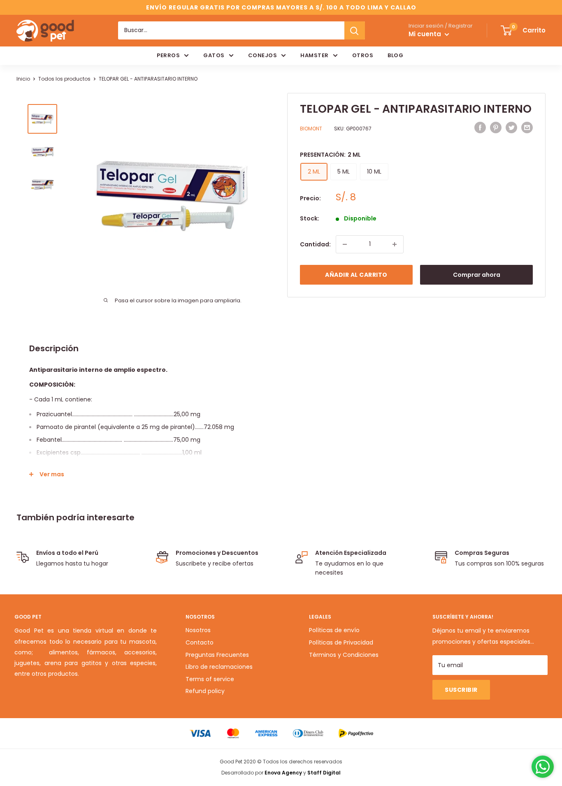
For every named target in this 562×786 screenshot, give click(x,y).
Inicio (23, 78)
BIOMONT (311, 128)
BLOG (395, 55)
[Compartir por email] (527, 127)
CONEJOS (262, 55)
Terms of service (210, 679)
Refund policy (205, 691)
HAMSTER (314, 55)
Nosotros (198, 630)
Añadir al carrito (356, 275)
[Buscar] (354, 30)
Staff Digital (324, 772)
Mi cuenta (426, 34)
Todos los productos (64, 78)
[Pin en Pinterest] (496, 127)
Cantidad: (315, 244)
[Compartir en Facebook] (480, 127)
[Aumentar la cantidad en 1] (394, 244)
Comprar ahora (476, 275)
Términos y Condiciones (344, 655)
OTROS (363, 55)
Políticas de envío (334, 630)
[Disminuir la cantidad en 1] (344, 244)
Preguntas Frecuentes (217, 655)
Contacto (200, 642)
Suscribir (461, 690)
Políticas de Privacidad (341, 642)
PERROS (168, 55)
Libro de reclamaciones (219, 667)
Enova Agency (283, 772)
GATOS (214, 55)
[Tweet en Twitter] (511, 127)
